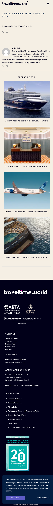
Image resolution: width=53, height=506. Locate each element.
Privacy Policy (13, 407)
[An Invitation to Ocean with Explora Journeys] (27, 99)
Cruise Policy (12, 423)
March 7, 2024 (24, 26)
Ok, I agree (15, 498)
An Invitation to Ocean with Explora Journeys (26, 121)
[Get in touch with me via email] (7, 67)
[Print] (8, 31)
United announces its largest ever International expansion (27, 212)
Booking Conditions (15, 403)
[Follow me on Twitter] (3, 67)
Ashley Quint (8, 26)
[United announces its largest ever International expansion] (27, 190)
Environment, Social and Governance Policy (23, 411)
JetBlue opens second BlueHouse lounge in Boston (27, 166)
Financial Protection (15, 399)
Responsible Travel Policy (17, 415)
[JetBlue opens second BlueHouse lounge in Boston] (27, 145)
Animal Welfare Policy (15, 419)
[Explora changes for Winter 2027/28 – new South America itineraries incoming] (27, 236)
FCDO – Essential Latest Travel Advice (21, 428)
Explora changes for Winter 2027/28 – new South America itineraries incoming (27, 257)
